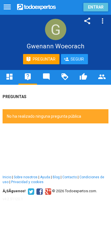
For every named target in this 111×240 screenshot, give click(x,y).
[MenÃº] (7, 7)
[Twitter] (30, 191)
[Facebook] (39, 191)
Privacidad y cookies (27, 182)
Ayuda (45, 177)
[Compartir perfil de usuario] (87, 21)
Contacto (69, 177)
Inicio (7, 177)
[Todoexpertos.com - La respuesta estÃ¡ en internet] (36, 6)
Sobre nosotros (26, 177)
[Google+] (47, 191)
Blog (56, 177)
